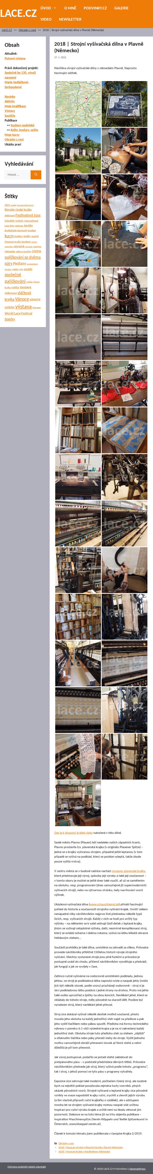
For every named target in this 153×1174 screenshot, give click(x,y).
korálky (28, 225)
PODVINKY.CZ (95, 8)
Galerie (121, 8)
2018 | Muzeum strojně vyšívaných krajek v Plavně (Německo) (91, 1147)
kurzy (9, 236)
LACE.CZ (18, 14)
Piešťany (19, 264)
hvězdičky (10, 221)
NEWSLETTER (70, 19)
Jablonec (19, 226)
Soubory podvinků (22, 125)
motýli (34, 236)
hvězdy (19, 221)
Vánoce (22, 299)
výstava (23, 307)
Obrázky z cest (27, 30)
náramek (28, 247)
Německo (10, 251)
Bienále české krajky (18, 210)
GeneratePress (137, 1169)
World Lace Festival (18, 313)
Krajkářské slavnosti (16, 230)
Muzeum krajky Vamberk (18, 242)
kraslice (32, 230)
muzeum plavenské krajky (128, 871)
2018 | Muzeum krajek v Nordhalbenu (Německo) (84, 1152)
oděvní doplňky (23, 251)
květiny (19, 236)
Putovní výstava (15, 58)
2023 (7, 205)
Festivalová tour (28, 215)
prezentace (32, 264)
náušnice (37, 247)
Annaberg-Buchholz (25, 205)
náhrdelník (18, 246)
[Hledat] (36, 174)
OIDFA (36, 251)
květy (27, 236)
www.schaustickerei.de (104, 904)
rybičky (15, 269)
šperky (10, 319)
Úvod (45, 8)
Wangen (36, 307)
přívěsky (8, 270)
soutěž (28, 269)
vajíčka (15, 287)
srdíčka (29, 282)
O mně (70, 8)
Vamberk (25, 287)
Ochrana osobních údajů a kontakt (26, 1167)
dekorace (10, 215)
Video (45, 19)
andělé (13, 205)
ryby (21, 269)
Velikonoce (11, 293)
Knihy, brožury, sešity (24, 130)
